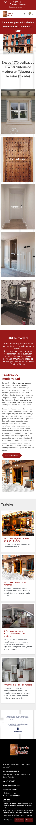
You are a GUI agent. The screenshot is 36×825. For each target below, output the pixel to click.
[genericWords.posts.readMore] (18, 523)
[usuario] (24, 14)
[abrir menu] (32, 14)
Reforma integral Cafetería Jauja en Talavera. (16, 539)
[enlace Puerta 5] (18, 159)
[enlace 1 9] (18, 111)
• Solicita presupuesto (11, 795)
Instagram (23, 4)
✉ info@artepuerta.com (12, 785)
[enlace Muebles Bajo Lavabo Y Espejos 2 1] (18, 302)
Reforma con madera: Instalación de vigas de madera (14, 633)
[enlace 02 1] (18, 207)
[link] (8, 14)
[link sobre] (18, 750)
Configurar (8, 820)
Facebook (14, 4)
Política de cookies (26, 815)
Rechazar (19, 820)
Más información (11, 455)
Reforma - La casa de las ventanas (15, 583)
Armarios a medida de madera (18, 684)
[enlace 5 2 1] (18, 254)
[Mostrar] (18, 724)
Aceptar (29, 820)
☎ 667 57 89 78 (9, 781)
